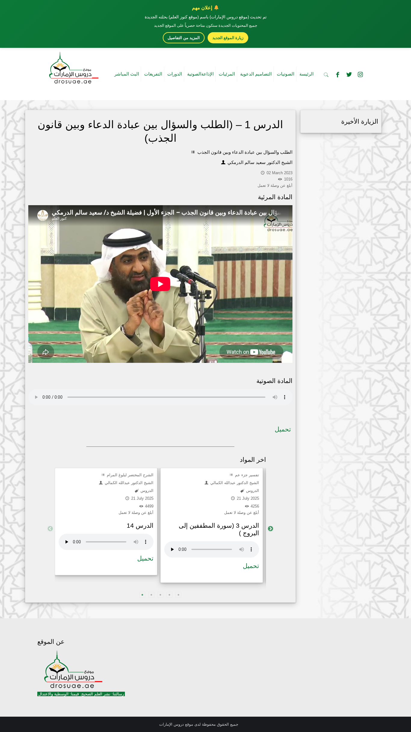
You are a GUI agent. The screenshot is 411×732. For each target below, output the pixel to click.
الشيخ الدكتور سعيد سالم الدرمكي (259, 162)
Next (270, 529)
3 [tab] (160, 595)
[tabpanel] (106, 521)
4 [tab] (169, 595)
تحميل (283, 429)
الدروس (146, 490)
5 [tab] (178, 595)
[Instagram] (360, 75)
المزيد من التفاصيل (184, 38)
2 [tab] (151, 595)
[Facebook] (337, 75)
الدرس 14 (140, 525)
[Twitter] (349, 75)
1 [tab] (142, 595)
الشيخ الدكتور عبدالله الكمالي (128, 482)
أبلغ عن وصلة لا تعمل (136, 512)
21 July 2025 (141, 498)
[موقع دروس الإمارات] (72, 66)
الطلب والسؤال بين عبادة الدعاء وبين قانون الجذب (244, 152)
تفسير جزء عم (246, 475)
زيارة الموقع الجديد (227, 37)
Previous (50, 529)
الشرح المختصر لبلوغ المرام (129, 475)
